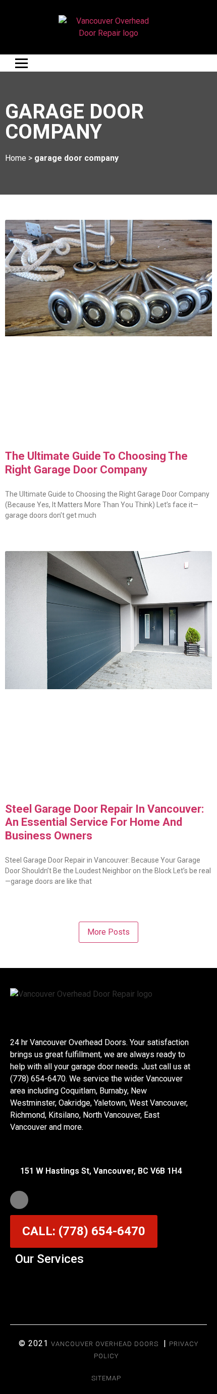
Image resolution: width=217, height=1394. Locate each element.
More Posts (108, 932)
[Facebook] (19, 1200)
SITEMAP (106, 1378)
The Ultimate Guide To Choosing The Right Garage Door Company (96, 462)
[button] (108, 1283)
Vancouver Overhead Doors (104, 1344)
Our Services (49, 1259)
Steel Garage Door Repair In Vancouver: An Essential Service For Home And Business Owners (104, 822)
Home (15, 158)
